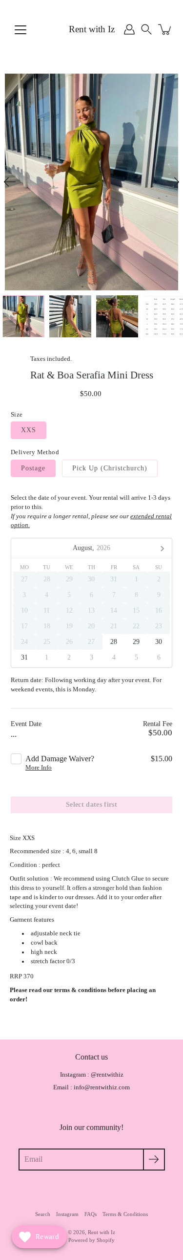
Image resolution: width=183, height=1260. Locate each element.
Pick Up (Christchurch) (109, 468)
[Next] (173, 182)
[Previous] (10, 182)
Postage (33, 468)
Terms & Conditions (125, 1214)
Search (42, 1214)
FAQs (90, 1214)
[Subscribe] (154, 1160)
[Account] (129, 29)
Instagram (67, 1214)
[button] (146, 29)
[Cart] (165, 29)
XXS (28, 430)
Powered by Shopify (91, 1240)
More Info (38, 767)
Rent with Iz (92, 29)
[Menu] (20, 30)
